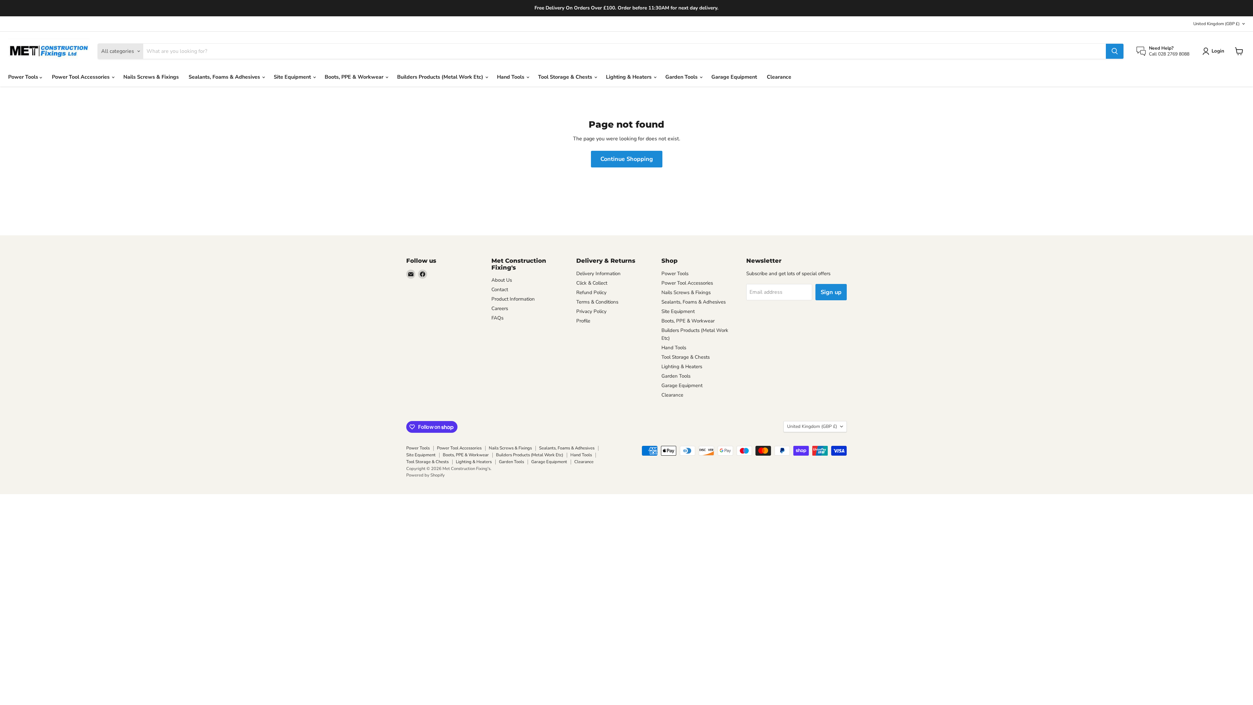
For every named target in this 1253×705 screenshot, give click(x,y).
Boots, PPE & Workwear (355, 77)
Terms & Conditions (597, 302)
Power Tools (23, 77)
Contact (499, 289)
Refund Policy (591, 292)
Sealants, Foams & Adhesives (225, 77)
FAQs (497, 318)
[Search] (1114, 51)
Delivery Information (598, 273)
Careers (499, 308)
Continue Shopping (626, 159)
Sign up (831, 292)
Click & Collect (591, 283)
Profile (583, 321)
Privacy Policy (591, 311)
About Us (501, 280)
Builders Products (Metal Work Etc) (441, 77)
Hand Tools (511, 77)
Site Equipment (293, 77)
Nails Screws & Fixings (151, 77)
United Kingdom (1216, 24)
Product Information (513, 299)
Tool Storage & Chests (566, 77)
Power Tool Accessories (81, 77)
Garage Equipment (734, 77)
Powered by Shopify (425, 475)
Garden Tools (682, 77)
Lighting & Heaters (629, 77)
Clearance (779, 77)
